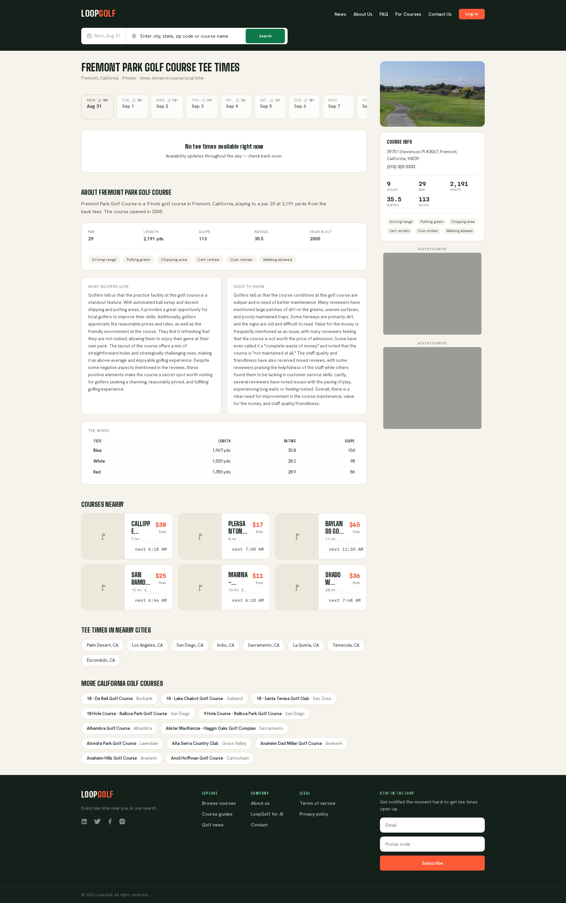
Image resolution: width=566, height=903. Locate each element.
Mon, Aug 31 (108, 36)
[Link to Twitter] (97, 821)
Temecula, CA (345, 645)
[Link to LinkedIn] (84, 821)
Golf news (213, 825)
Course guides (217, 814)
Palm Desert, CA (102, 645)
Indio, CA (225, 645)
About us (260, 803)
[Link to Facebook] (110, 821)
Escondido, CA (101, 660)
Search (265, 36)
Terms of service (317, 803)
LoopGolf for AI (267, 814)
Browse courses (219, 803)
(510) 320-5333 (401, 167)
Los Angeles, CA (147, 645)
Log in (471, 14)
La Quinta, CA (306, 645)
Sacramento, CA (263, 645)
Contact (259, 825)
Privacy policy (314, 814)
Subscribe (432, 863)
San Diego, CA (190, 645)
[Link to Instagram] (122, 821)
